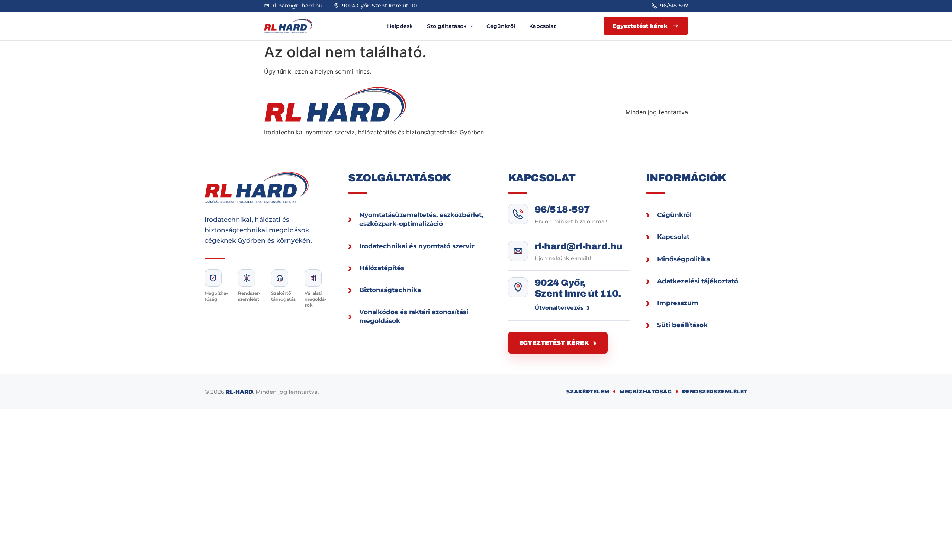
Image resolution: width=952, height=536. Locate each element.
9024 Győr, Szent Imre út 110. (578, 288)
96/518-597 (562, 209)
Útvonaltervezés (559, 307)
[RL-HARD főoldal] (296, 26)
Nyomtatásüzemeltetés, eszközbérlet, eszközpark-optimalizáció (421, 219)
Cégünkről (500, 26)
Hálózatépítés (381, 268)
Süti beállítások (682, 325)
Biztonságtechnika (390, 290)
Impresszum (677, 303)
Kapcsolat (542, 26)
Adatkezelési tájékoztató (697, 281)
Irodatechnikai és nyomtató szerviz (417, 246)
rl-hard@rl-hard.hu (579, 246)
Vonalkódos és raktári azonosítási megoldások (413, 316)
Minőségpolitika (683, 259)
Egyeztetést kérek (554, 343)
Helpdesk (400, 26)
